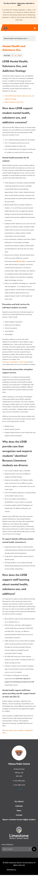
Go (34, 849)
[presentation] (35, 28)
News (19, 810)
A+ (12, 55)
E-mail (19, 789)
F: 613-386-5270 (19, 785)
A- (15, 55)
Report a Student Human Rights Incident (19, 819)
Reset (19, 55)
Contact (19, 815)
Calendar (19, 806)
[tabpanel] (19, 15)
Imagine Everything (24, 870)
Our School (19, 801)
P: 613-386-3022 (19, 781)
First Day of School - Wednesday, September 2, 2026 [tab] (19, 4)
